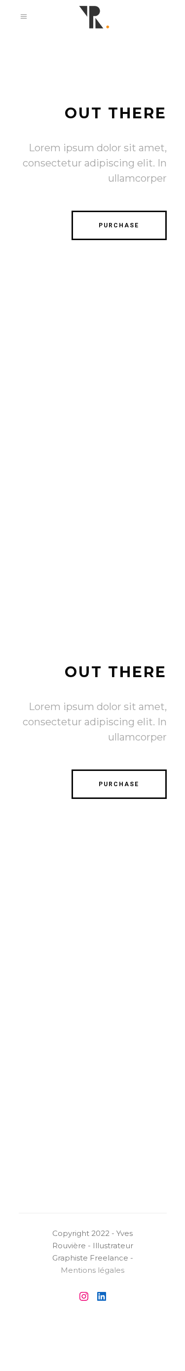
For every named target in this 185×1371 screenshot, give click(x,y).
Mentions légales (92, 1270)
